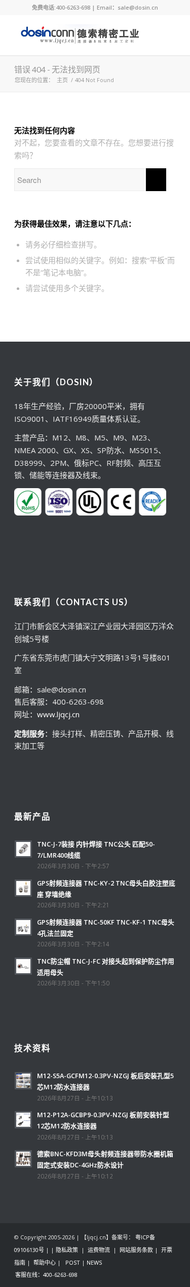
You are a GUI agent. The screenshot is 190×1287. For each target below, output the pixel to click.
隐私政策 (67, 1250)
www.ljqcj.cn (58, 714)
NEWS (94, 1262)
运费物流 (99, 1250)
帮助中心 (44, 1262)
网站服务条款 (136, 1250)
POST (72, 1262)
